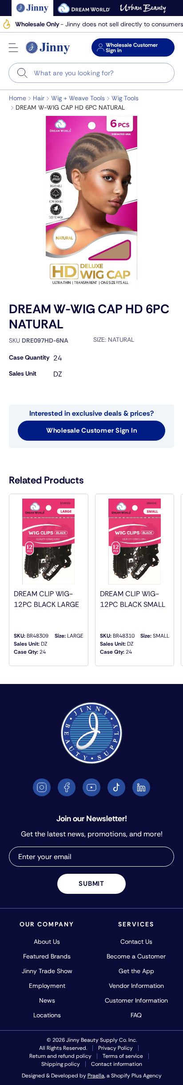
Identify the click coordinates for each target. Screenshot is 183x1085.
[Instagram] (42, 787)
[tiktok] (116, 787)
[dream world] (84, 8)
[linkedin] (141, 787)
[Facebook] (67, 787)
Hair (38, 98)
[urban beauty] (143, 8)
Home (17, 98)
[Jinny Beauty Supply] (48, 47)
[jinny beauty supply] (33, 8)
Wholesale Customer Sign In (91, 430)
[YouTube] (91, 787)
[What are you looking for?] (22, 73)
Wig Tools (125, 98)
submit (91, 883)
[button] (13, 47)
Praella (96, 1075)
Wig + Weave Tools (78, 98)
